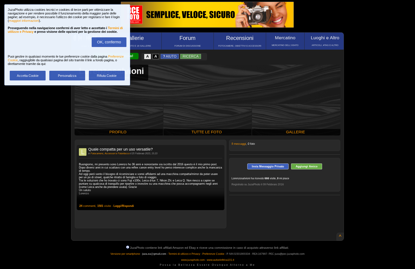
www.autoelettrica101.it (220, 259)
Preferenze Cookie (213, 253)
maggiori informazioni (24, 20)
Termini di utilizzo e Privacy (184, 253)
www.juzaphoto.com (193, 259)
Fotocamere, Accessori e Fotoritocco (110, 153)
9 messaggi (238, 143)
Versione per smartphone (125, 253)
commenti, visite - (106, 206)
